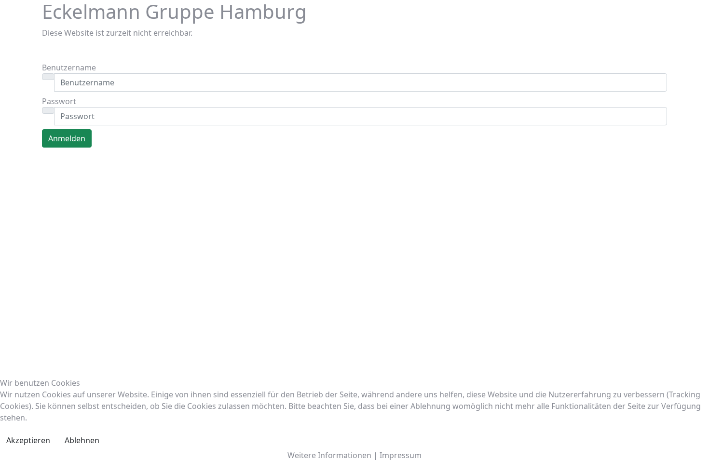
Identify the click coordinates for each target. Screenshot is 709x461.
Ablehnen (82, 440)
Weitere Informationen (329, 455)
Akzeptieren (28, 440)
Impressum (401, 455)
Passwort (59, 101)
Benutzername (69, 67)
